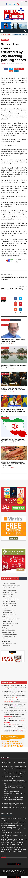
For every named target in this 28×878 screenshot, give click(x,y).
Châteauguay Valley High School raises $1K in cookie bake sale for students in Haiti (14, 787)
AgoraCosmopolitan (9, 583)
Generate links (8, 716)
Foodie (22, 870)
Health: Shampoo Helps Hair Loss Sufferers (12, 832)
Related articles (6, 320)
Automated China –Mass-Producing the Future (13, 818)
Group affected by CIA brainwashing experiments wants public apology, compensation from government (13, 799)
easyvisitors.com (8, 701)
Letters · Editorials (20, 871)
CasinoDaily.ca (8, 621)
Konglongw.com (8, 628)
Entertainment (16, 870)
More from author (15, 320)
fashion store (14, 697)
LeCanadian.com (8, 594)
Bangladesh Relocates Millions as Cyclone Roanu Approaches (13, 366)
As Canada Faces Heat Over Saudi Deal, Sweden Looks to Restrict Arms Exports (13, 410)
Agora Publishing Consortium (12, 585)
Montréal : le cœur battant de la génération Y (13, 829)
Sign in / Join (24, 1)
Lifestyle (4, 873)
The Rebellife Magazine (10, 592)
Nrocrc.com (7, 617)
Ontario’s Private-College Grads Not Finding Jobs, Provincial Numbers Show (13, 389)
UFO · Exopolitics (16, 873)
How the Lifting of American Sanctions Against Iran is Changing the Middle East (13, 440)
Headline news (5, 39)
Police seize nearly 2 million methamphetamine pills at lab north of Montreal (14, 793)
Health (12, 871)
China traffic (19, 730)
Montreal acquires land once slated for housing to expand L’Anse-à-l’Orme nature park (15, 781)
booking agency (10, 687)
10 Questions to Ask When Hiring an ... (14, 289)
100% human (10, 724)
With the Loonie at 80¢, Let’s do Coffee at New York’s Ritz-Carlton (13, 340)
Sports (9, 873)
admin (3, 63)
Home (4, 870)
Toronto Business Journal (11, 623)
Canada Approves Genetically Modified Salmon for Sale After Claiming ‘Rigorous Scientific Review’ (13, 463)
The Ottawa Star (8, 597)
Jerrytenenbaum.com (10, 614)
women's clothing (15, 706)
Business (9, 870)
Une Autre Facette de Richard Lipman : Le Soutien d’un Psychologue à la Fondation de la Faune (15, 767)
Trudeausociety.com (9, 612)
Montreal (23, 873)
